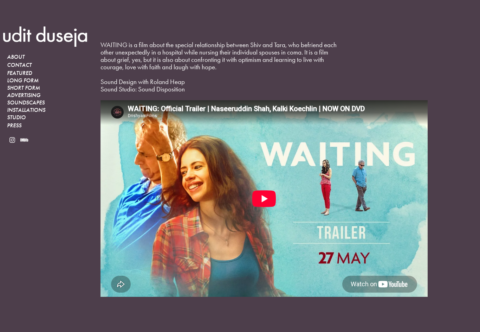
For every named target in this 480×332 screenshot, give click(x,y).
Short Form (23, 87)
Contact (19, 65)
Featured (19, 73)
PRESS (14, 125)
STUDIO (16, 117)
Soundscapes (26, 102)
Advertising (23, 95)
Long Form (23, 80)
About (16, 56)
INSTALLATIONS (26, 110)
